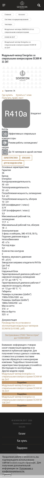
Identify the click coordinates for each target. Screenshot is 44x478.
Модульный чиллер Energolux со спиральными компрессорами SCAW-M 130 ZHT (22, 400)
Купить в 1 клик (24, 95)
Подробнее (22, 382)
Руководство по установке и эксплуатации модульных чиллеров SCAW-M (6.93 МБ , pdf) (20, 325)
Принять (6, 474)
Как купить (22, 440)
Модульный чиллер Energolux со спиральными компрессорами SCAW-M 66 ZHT (22, 376)
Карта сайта (22, 426)
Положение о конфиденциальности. (17, 471)
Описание (26, 157)
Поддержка (22, 447)
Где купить (7, 95)
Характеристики (11, 157)
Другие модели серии (13, 163)
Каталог (22, 433)
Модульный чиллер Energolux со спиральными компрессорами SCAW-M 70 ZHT (22, 388)
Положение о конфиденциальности (22, 423)
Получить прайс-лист (12, 98)
